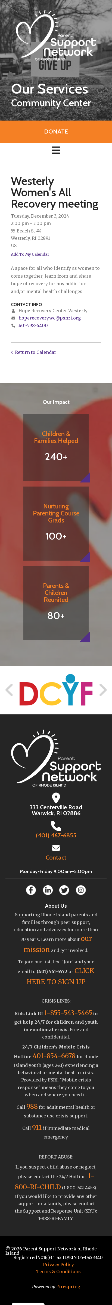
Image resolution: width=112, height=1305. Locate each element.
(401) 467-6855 (56, 835)
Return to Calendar (35, 352)
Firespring (68, 1286)
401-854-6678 (54, 1056)
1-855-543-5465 (68, 1013)
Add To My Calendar (30, 254)
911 (37, 1127)
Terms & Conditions (58, 1271)
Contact (56, 857)
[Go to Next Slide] (103, 690)
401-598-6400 (33, 325)
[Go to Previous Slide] (9, 690)
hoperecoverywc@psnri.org (49, 318)
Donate (56, 131)
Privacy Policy (58, 1264)
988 (32, 1106)
